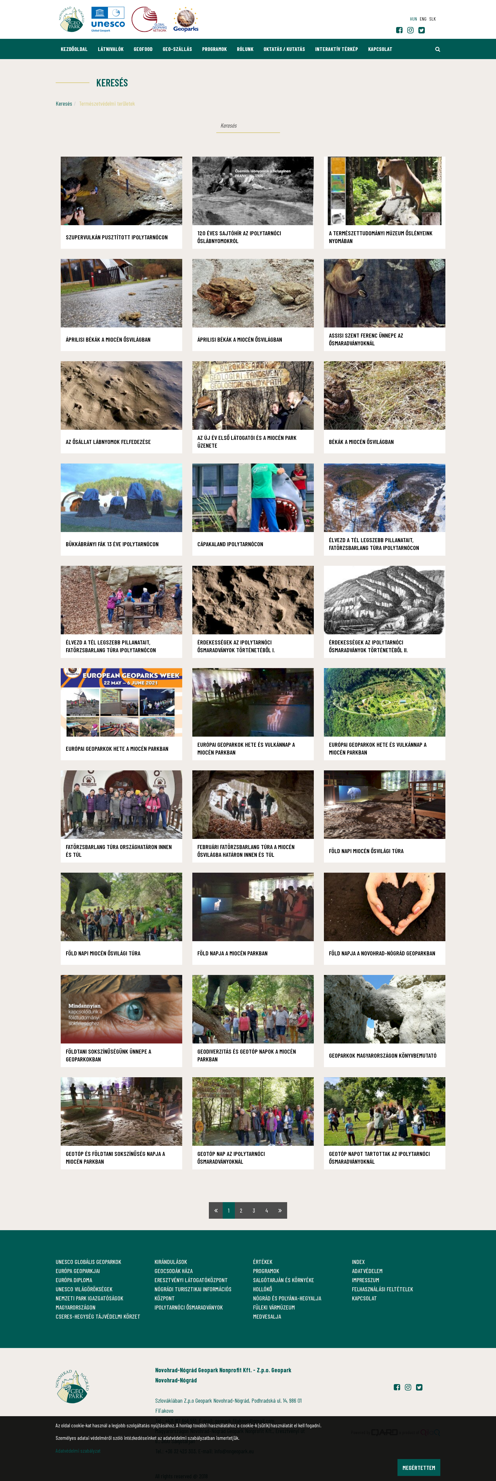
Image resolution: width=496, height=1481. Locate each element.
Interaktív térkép (336, 49)
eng (423, 19)
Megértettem (419, 1467)
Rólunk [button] (245, 49)
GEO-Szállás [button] (177, 49)
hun (413, 19)
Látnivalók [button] (110, 49)
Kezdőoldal (74, 49)
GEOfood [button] (143, 49)
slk (432, 19)
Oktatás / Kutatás (284, 49)
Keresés (64, 103)
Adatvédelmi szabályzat (78, 1450)
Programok (214, 49)
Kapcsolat (380, 49)
